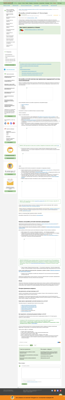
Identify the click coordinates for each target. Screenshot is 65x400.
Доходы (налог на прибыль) (9, 24)
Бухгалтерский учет (8, 54)
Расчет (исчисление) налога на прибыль (10, 36)
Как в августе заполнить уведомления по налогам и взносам (9, 101)
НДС (22, 105)
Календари (47, 3)
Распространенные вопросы (25, 69)
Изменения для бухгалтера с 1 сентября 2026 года (9, 77)
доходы (45, 235)
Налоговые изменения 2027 (10, 59)
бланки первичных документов (26, 308)
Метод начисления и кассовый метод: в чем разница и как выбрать (29, 355)
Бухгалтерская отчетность (10, 56)
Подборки (31, 3)
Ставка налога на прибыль (9, 33)
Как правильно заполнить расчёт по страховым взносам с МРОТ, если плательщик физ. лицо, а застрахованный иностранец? (49, 352)
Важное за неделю (6, 5)
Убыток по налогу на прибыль (10, 27)
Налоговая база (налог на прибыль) (10, 30)
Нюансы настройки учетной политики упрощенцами (29, 65)
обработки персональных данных (32, 381)
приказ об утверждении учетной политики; (28, 305)
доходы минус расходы (53, 235)
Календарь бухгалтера (10, 155)
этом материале (40, 215)
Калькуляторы (41, 3)
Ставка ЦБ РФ (36, 5)
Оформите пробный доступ (55, 208)
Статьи (23, 3)
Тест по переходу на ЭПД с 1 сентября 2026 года (9, 81)
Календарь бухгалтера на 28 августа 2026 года (9, 92)
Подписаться (10, 116)
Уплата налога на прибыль (9, 46)
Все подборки (10, 142)
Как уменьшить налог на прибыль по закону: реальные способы (27, 352)
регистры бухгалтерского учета (26, 309)
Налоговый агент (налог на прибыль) (10, 42)
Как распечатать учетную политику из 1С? (29, 71)
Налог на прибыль (8, 62)
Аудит (6, 57)
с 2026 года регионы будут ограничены (38, 263)
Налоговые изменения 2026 (10, 60)
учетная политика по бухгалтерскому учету (28, 306)
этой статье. (34, 323)
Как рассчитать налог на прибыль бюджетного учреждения (28, 358)
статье (58, 145)
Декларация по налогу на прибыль (10, 18)
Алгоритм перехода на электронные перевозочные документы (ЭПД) (9, 105)
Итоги (21, 67)
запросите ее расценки (27, 210)
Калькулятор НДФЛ (45, 5)
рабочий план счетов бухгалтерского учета (28, 307)
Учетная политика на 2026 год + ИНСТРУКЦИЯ (34, 29)
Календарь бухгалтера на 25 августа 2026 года (9, 88)
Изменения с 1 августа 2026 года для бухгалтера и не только (10, 84)
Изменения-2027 (15, 5)
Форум (54, 3)
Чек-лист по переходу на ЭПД (26, 5)
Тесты (51, 3)
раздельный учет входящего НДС (41, 172)
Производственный (10, 158)
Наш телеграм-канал (10, 69)
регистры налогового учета (26, 311)
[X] (59, 342)
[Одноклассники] (60, 342)
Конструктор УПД (54, 5)
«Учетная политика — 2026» (32, 17)
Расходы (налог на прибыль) (9, 21)
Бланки (27, 3)
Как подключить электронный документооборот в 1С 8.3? (32, 74)
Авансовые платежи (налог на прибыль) (10, 39)
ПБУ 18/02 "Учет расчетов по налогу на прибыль (46, 116)
